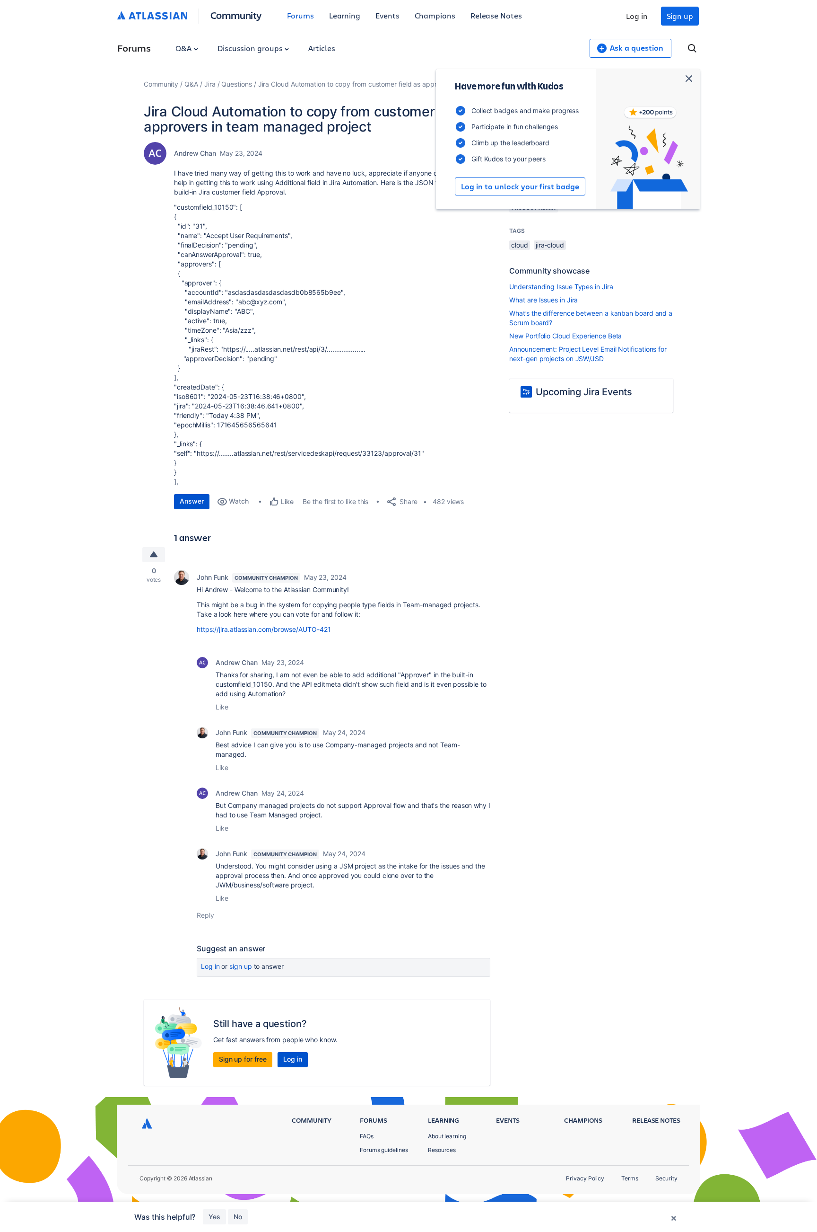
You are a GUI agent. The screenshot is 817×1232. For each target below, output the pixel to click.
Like (222, 707)
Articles (321, 48)
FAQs (367, 1136)
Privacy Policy (585, 1178)
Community (236, 15)
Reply (205, 915)
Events (387, 15)
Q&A (184, 48)
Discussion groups (251, 48)
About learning (447, 1136)
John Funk (212, 577)
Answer (192, 501)
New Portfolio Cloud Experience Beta (565, 336)
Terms (629, 1178)
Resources (442, 1149)
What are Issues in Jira (543, 300)
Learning (344, 15)
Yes (214, 1217)
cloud (519, 245)
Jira (210, 84)
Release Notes (496, 15)
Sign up (680, 16)
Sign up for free (243, 1059)
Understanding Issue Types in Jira (561, 287)
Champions (435, 15)
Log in (637, 16)
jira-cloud (550, 245)
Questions (236, 84)
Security (666, 1178)
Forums (300, 15)
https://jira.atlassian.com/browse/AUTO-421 (263, 629)
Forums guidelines (384, 1149)
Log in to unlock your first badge (520, 186)
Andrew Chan (195, 153)
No (238, 1217)
